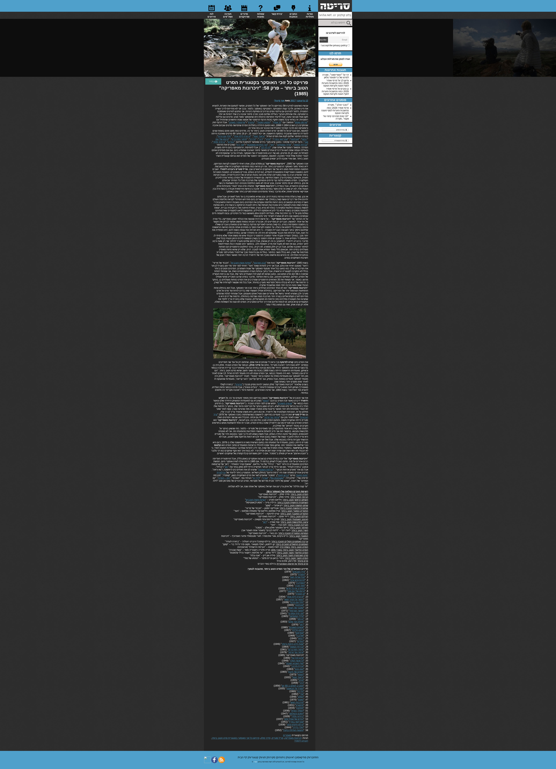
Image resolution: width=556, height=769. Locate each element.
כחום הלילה (297, 630)
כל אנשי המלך (296, 660)
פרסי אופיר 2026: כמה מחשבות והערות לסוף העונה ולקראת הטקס (335, 83)
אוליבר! (299, 635)
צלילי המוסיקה (284, 144)
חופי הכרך (300, 585)
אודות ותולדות (310, 15)
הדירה (253, 139)
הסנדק (301, 574)
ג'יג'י (261, 139)
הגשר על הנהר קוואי (293, 599)
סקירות (271, 757)
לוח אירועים (211, 15)
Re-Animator (277, 478)
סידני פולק (266, 738)
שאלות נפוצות (260, 15)
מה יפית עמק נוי (295, 613)
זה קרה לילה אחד (242, 136)
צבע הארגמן (260, 263)
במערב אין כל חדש (295, 588)
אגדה (265, 478)
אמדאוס (299, 633)
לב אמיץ (277, 122)
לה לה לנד (265, 147)
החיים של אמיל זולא (293, 719)
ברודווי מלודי (219, 142)
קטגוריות (253, 757)
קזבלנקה (295, 139)
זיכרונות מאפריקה (293, 738)
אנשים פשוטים (285, 403)
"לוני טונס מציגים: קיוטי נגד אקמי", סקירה (336, 117)
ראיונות (291, 757)
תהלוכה (299, 708)
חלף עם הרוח (224, 136)
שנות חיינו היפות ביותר (292, 644)
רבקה (304, 139)
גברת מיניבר (297, 666)
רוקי (272, 144)
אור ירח (240, 144)
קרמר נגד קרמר (271, 417)
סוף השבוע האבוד (294, 663)
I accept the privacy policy (334, 45)
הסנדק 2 (300, 583)
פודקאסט (301, 757)
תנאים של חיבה (295, 672)
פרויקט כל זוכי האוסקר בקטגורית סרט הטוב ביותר (235, 738)
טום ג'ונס (299, 669)
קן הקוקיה (300, 594)
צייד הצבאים (299, 571)
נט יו (255, 762)
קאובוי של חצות (295, 608)
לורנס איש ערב (297, 580)
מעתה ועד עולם (296, 621)
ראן (226, 467)
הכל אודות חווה (297, 577)
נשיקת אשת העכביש (241, 263)
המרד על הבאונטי (294, 688)
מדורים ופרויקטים (244, 15)
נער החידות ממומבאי (257, 144)
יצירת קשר (276, 14)
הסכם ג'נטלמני (296, 713)
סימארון (299, 705)
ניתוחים (281, 757)
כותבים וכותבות (293, 15)
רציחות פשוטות (265, 469)
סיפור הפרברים (239, 139)
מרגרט (239, 384)
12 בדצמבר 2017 (299, 100)
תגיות (263, 757)
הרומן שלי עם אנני (296, 591)
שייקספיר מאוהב (237, 122)
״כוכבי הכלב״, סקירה (338, 105)
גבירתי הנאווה (300, 144)
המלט (300, 697)
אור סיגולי (279, 100)
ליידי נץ (256, 478)
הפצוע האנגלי (263, 122)
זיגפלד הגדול (297, 710)
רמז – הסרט (224, 478)
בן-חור (300, 619)
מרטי (268, 139)
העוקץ (266, 400)
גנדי (301, 694)
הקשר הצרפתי (296, 610)
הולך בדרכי (298, 727)
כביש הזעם (283, 475)
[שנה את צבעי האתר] (213, 81)
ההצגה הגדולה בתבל (293, 730)
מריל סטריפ (277, 738)
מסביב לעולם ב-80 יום (292, 686)
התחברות (313, 757)
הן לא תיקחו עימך (295, 724)
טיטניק (251, 122)
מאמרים (287, 735)
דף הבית (243, 757)
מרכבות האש (297, 702)
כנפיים (231, 142)
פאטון (300, 699)
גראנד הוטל (259, 136)
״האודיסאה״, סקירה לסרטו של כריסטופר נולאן (335, 76)
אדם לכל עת (297, 658)
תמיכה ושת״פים (228, 15)
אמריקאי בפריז (280, 139)
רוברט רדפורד (301, 741)
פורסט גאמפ (301, 122)
